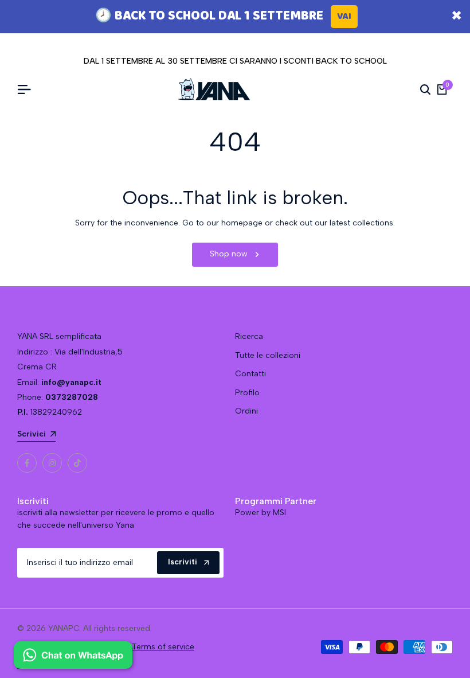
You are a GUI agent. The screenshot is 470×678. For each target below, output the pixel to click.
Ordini (246, 411)
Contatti (250, 374)
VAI (344, 16)
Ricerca (249, 336)
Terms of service (163, 647)
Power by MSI (260, 512)
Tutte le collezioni (267, 355)
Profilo (247, 393)
